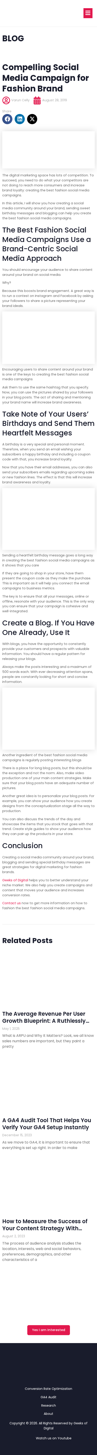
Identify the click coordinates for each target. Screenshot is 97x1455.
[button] (7, 119)
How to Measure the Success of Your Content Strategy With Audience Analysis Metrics (45, 1228)
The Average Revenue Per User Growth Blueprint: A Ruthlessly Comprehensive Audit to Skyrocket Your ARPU (44, 1024)
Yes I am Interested (48, 1330)
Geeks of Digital (15, 880)
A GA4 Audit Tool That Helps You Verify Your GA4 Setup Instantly (46, 1124)
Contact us (11, 903)
